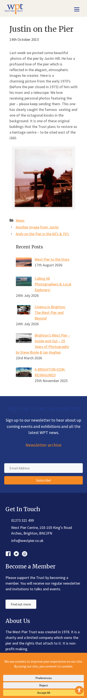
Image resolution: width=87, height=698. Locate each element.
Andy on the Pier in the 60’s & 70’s (42, 233)
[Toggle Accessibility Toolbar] (79, 690)
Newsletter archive (43, 445)
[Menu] (77, 9)
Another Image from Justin (37, 227)
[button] (43, 480)
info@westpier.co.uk (27, 540)
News (20, 220)
